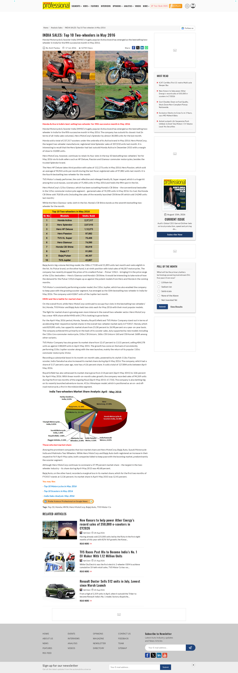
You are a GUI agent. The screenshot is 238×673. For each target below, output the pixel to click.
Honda (58, 507)
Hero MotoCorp (77, 507)
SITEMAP (122, 648)
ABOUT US (48, 638)
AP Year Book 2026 (159, 6)
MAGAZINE (98, 638)
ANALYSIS (128, 6)
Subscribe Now (174, 234)
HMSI (65, 507)
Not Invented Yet (169, 300)
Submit (162, 307)
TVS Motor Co (104, 507)
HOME (46, 633)
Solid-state (166, 291)
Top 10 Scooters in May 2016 (58, 491)
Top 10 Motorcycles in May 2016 (60, 486)
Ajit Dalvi (87, 533)
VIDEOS (138, 6)
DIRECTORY (98, 648)
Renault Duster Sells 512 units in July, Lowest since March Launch (110, 583)
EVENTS (71, 633)
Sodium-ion (166, 287)
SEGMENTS (76, 6)
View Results (176, 307)
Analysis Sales (57, 28)
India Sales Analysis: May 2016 (59, 496)
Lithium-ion (166, 282)
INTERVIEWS (106, 6)
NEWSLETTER (99, 643)
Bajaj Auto (91, 507)
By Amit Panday (53, 48)
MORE (145, 6)
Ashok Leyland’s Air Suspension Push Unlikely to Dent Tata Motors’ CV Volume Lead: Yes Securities (176, 124)
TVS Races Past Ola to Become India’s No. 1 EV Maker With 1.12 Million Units (108, 554)
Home (45, 28)
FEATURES (95, 6)
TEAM (121, 643)
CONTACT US (124, 633)
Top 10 (51, 507)
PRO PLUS (176, 6)
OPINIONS (117, 6)
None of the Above (169, 295)
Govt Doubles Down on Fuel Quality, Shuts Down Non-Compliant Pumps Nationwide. (173, 104)
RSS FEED (47, 653)
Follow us (189, 28)
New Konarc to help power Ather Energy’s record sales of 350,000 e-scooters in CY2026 (107, 524)
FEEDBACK (123, 638)
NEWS (85, 6)
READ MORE (86, 543)
